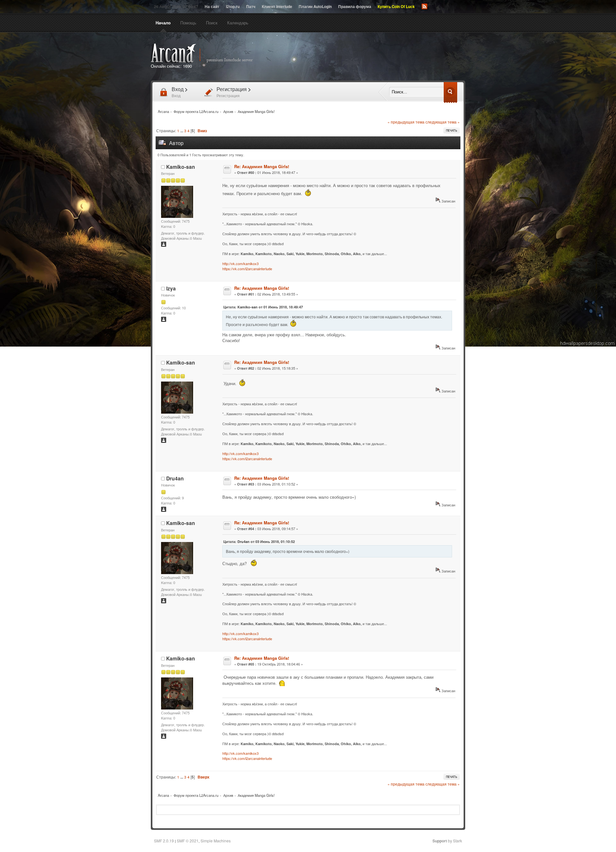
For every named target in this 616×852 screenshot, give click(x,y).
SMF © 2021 (188, 840)
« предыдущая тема (406, 122)
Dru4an (175, 478)
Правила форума (354, 6)
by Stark (447, 840)
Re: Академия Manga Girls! (261, 166)
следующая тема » (442, 122)
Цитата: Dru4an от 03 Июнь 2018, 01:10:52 (259, 541)
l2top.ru (233, 6)
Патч (250, 6)
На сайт (212, 6)
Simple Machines (216, 840)
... (182, 130)
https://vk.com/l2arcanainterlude (247, 268)
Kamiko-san (180, 166)
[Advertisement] (381, 57)
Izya (171, 288)
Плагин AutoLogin (315, 6)
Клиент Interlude (277, 6)
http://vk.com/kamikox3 (240, 263)
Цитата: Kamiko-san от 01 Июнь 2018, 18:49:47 (263, 307)
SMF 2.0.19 (164, 840)
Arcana (208, 53)
